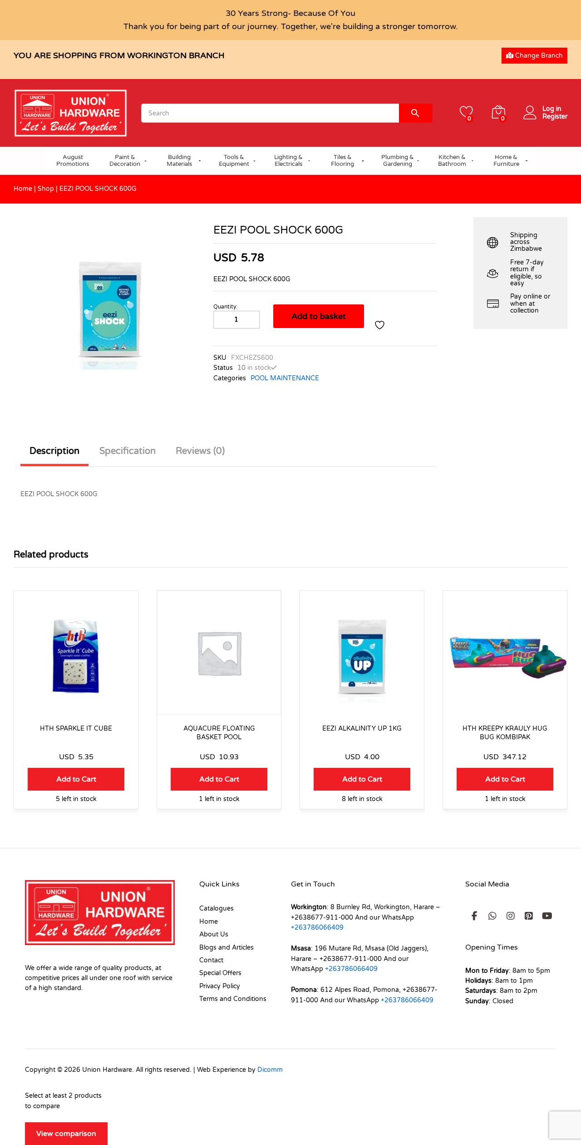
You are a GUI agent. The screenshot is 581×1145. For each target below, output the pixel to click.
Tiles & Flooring (342, 161)
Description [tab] (54, 451)
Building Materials (179, 161)
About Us (213, 934)
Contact (211, 960)
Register (554, 116)
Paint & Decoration (124, 161)
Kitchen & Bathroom (452, 161)
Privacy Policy (219, 986)
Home (23, 189)
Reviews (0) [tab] (200, 451)
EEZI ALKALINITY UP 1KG (362, 728)
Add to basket (318, 316)
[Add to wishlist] (381, 325)
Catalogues (216, 908)
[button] (76, 779)
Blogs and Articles (226, 947)
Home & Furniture (506, 161)
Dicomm (270, 1070)
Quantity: (225, 306)
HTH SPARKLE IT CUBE (76, 728)
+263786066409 (317, 927)
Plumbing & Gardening (397, 161)
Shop (46, 189)
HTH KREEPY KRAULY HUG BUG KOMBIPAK (505, 733)
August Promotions (72, 161)
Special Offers (220, 973)
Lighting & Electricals (288, 161)
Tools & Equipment (234, 161)
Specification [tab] (127, 451)
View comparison (66, 1133)
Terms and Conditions (232, 999)
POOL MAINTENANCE (285, 378)
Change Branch (538, 56)
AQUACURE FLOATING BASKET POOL (219, 733)
